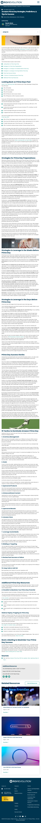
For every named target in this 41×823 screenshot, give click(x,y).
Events (16, 791)
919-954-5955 (7, 788)
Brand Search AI (31, 794)
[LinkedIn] (20, 816)
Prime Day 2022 (5, 117)
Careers (16, 806)
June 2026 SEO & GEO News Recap (11, 673)
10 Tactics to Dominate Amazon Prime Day (13, 75)
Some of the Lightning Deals (8, 84)
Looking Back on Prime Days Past (11, 64)
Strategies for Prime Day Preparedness (12, 66)
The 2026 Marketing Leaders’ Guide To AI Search (14, 668)
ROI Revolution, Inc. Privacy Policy (27, 818)
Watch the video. (20, 635)
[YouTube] (23, 816)
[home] (20, 782)
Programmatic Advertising (33, 804)
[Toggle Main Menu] (38, 2)
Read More (5, 712)
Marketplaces (13, 17)
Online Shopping (20, 17)
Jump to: (5, 32)
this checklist (6, 598)
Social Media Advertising (33, 807)
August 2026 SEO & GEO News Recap (11, 671)
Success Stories (18, 812)
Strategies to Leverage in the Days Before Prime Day (15, 70)
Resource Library (18, 793)
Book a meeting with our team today (23, 140)
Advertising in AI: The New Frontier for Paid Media (16, 707)
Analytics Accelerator (32, 792)
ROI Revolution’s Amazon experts (16, 336)
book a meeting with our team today (13, 651)
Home (2, 6)
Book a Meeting (6, 798)
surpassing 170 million (25, 49)
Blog (16, 788)
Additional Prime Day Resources (10, 77)
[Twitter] (15, 816)
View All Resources (32, 683)
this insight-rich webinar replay (9, 624)
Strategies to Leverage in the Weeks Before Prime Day (16, 68)
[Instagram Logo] (25, 816)
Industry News (6, 17)
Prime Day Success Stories (9, 73)
